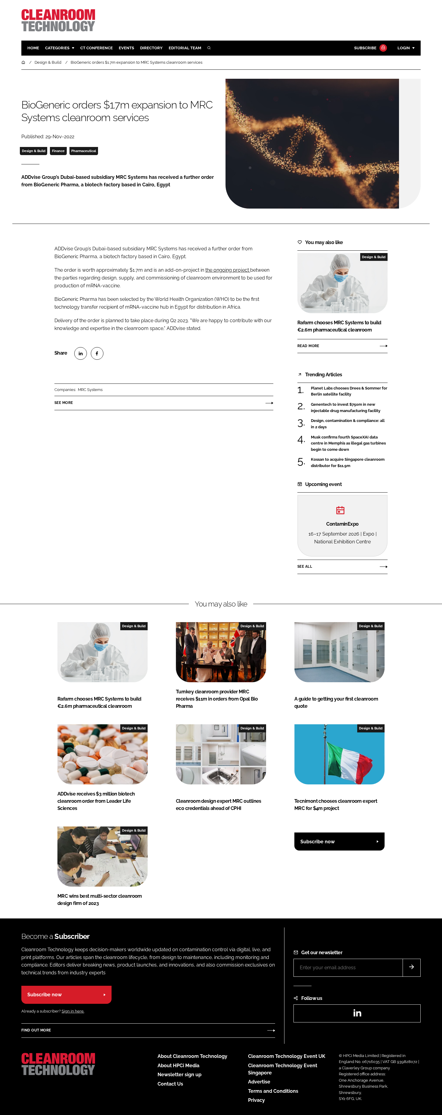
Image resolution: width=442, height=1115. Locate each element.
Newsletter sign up (179, 1074)
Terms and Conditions (273, 1091)
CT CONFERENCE (96, 48)
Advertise (259, 1082)
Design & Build (33, 151)
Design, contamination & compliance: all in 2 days (348, 424)
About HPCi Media (178, 1065)
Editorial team (185, 48)
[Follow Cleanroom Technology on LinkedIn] (357, 1015)
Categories (57, 48)
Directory (151, 48)
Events (126, 48)
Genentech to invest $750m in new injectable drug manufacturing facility (345, 408)
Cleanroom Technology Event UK (286, 1056)
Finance (58, 151)
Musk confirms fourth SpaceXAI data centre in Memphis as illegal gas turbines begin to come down (348, 443)
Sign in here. (73, 1011)
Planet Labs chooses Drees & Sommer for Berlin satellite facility (349, 391)
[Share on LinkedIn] (80, 353)
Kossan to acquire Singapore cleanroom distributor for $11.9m (348, 463)
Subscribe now (317, 842)
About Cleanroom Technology (192, 1056)
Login (403, 48)
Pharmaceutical (83, 151)
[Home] (23, 62)
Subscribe (365, 48)
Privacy (256, 1100)
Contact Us (170, 1084)
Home (33, 48)
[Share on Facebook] (97, 353)
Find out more (36, 1030)
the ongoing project (227, 270)
